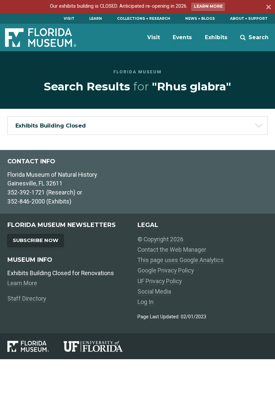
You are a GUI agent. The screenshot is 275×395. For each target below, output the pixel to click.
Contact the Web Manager (172, 249)
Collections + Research (143, 18)
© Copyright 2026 (160, 239)
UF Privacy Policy (160, 281)
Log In (146, 301)
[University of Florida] (101, 346)
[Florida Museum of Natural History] (35, 346)
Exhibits (216, 37)
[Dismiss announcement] (268, 8)
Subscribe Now (35, 240)
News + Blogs (200, 18)
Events (182, 37)
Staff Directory (26, 298)
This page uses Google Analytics (181, 259)
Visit (69, 18)
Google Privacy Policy (166, 270)
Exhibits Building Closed (50, 125)
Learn (95, 18)
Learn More (208, 6)
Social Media (154, 291)
